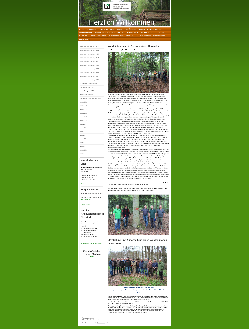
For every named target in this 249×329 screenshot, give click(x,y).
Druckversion (87, 318)
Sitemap (92, 318)
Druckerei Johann (101, 322)
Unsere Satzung (85, 204)
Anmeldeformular (86, 199)
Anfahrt (83, 184)
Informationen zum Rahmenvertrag (91, 243)
